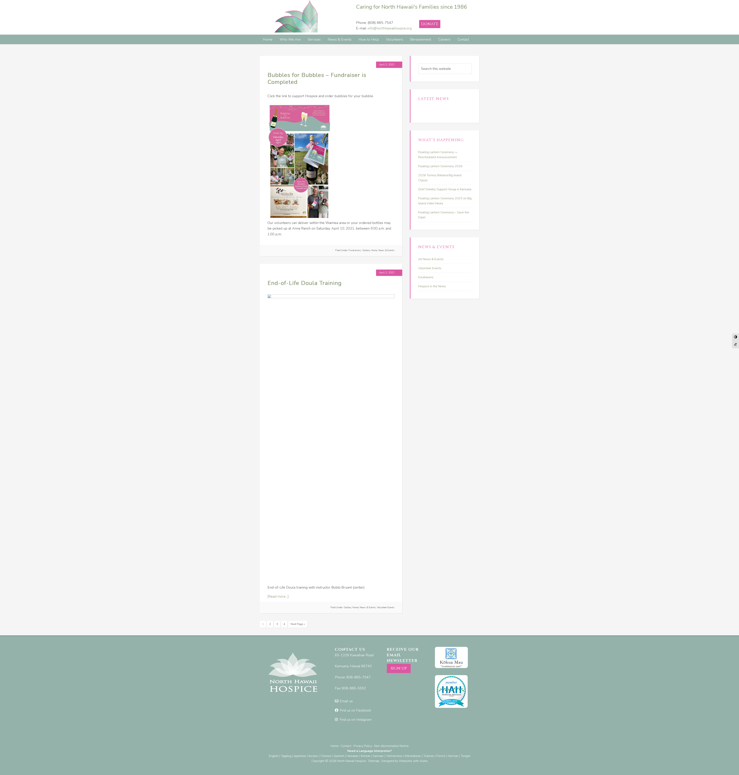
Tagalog (286, 756)
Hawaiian (353, 756)
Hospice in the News (432, 286)
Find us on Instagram (356, 719)
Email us (346, 701)
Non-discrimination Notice (391, 746)
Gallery (366, 250)
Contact (346, 746)
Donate (429, 24)
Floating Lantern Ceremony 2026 (440, 166)
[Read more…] (278, 596)
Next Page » (298, 624)
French (440, 756)
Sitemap (373, 761)
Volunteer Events (386, 607)
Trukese (428, 756)
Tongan (465, 756)
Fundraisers (355, 250)
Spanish (339, 756)
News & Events (386, 250)
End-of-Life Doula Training (305, 283)
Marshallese (413, 756)
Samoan (378, 756)
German (453, 756)
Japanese (300, 756)
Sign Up (399, 668)
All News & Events (431, 259)
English (273, 756)
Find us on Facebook (355, 710)
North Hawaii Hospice (289, 16)
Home (374, 250)
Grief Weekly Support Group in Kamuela (444, 189)
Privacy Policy (363, 746)
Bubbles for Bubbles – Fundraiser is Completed (317, 78)
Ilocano (313, 756)
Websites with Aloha (413, 761)
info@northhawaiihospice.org (390, 28)
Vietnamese (394, 756)
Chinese (325, 756)
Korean (365, 756)
